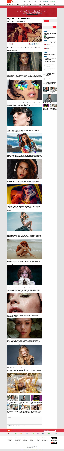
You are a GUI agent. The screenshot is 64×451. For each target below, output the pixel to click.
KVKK (34, 449)
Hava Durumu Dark (10, 437)
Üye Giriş (43, 437)
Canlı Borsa (24, 437)
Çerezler (32, 449)
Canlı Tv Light (9, 440)
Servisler (13, 4)
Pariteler (42, 434)
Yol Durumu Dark (9, 439)
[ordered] (18, 425)
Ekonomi (23, 4)
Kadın (30, 4)
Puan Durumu (32, 434)
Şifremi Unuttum (44, 440)
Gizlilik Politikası (28, 449)
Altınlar (31, 437)
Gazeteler (48, 4)
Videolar (39, 4)
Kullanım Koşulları (38, 449)
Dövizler (31, 439)
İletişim (25, 449)
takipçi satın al (17, 443)
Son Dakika (9, 4)
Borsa (8, 434)
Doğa (28, 6)
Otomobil (39, 6)
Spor (27, 4)
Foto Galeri (35, 4)
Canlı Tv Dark (17, 437)
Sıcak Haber (38, 443)
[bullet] (19, 425)
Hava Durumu (26, 434)
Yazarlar (44, 4)
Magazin (35, 6)
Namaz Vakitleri (13, 434)
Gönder (10, 425)
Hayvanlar (31, 6)
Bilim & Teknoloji (23, 6)
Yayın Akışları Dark (17, 439)
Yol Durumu (48, 434)
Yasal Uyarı (42, 449)
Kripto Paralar (54, 434)
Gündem (18, 4)
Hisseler (37, 434)
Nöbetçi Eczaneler (17, 440)
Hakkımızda (22, 449)
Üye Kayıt (43, 439)
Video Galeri (38, 439)
